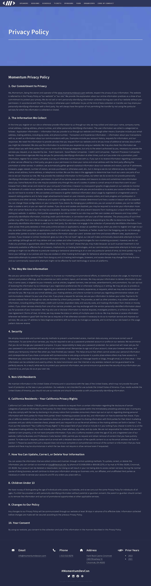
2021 (130, 559)
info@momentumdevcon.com (32, 555)
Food (78, 3)
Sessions (35, 3)
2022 (130, 555)
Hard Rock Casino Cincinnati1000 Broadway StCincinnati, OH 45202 (99, 559)
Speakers (24, 3)
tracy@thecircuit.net (57, 464)
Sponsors (68, 3)
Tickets (57, 3)
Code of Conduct (106, 3)
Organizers (89, 3)
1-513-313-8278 (66, 555)
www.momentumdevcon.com (71, 92)
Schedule (46, 3)
